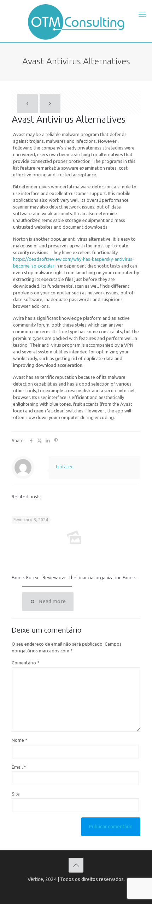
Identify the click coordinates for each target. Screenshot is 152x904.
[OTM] (76, 21)
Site (16, 793)
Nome (20, 740)
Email (19, 766)
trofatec (64, 466)
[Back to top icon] (76, 865)
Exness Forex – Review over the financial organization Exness (74, 577)
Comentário (26, 662)
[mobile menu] (142, 14)
